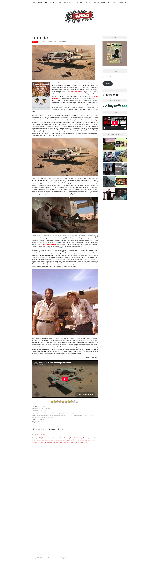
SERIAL (52, 2)
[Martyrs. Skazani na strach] (109, 169)
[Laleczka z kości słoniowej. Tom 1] (121, 156)
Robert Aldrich (70, 442)
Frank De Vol (74, 438)
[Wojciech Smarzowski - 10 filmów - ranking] (121, 169)
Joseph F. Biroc (53, 440)
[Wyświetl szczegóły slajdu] (115, 53)
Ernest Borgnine (64, 438)
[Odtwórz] (105, 128)
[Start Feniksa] (63, 62)
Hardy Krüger (93, 438)
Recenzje (35, 41)
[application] (115, 123)
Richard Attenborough (59, 442)
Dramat (56, 438)
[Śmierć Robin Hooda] (109, 181)
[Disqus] (65, 476)
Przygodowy (48, 442)
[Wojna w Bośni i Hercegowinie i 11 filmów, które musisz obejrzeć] (109, 156)
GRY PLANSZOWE (69, 2)
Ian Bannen (35, 440)
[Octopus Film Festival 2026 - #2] (121, 181)
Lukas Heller (62, 440)
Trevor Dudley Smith (82, 442)
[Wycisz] (122, 128)
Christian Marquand (48, 438)
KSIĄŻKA (59, 2)
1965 (39, 438)
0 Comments (64, 41)
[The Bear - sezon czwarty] (121, 194)
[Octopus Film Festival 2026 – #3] (121, 143)
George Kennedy (83, 438)
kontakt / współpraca (101, 2)
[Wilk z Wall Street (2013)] (109, 194)
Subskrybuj (107, 83)
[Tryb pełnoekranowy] (125, 128)
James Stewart (43, 440)
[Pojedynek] (109, 143)
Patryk (43, 41)
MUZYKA (79, 2)
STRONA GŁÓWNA (37, 2)
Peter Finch (40, 442)
